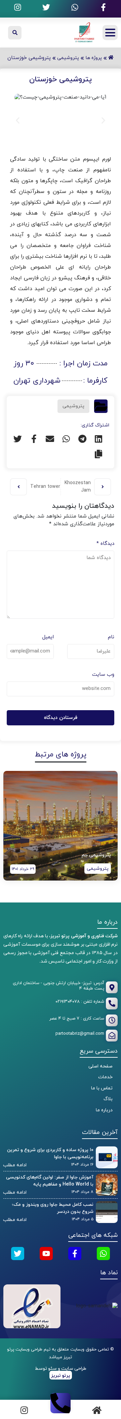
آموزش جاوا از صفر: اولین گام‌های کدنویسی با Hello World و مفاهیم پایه (49, 1181)
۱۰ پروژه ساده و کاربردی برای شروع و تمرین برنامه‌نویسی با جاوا (50, 1153)
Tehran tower (45, 486)
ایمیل (48, 637)
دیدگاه (105, 543)
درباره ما (104, 1110)
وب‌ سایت (103, 674)
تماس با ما (102, 1088)
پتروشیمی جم (96, 855)
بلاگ (108, 1099)
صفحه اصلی (100, 1066)
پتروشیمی (73, 406)
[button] (17, 120)
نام (111, 637)
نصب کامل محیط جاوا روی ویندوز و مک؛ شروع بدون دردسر (52, 1208)
